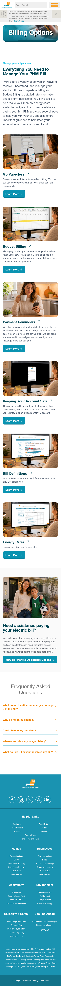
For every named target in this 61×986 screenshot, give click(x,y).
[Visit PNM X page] (30, 799)
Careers (17, 831)
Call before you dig (16, 932)
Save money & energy (16, 863)
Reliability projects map (16, 921)
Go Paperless (14, 174)
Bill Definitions (15, 473)
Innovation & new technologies (44, 921)
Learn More (12, 194)
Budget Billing (14, 246)
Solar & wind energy (16, 867)
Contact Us (17, 824)
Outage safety (16, 925)
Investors (43, 827)
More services (16, 874)
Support (43, 831)
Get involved (45, 896)
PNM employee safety (16, 928)
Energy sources (45, 899)
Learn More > (19, 21)
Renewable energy (44, 903)
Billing (16, 859)
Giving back (16, 892)
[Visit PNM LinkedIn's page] (48, 799)
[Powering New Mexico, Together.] (7, 4)
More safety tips (16, 936)
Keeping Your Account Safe (25, 401)
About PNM (43, 824)
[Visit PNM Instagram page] (21, 799)
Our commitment (44, 892)
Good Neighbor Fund (16, 896)
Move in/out (16, 870)
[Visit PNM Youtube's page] (39, 799)
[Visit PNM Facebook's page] (13, 799)
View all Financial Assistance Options (28, 660)
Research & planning (44, 925)
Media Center (17, 827)
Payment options (16, 856)
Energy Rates (13, 542)
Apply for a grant (16, 899)
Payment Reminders (19, 322)
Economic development (16, 903)
